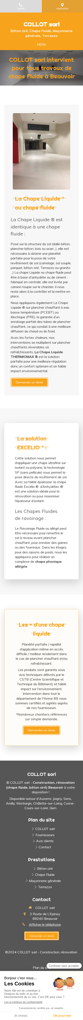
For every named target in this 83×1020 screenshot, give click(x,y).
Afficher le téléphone (45, 924)
